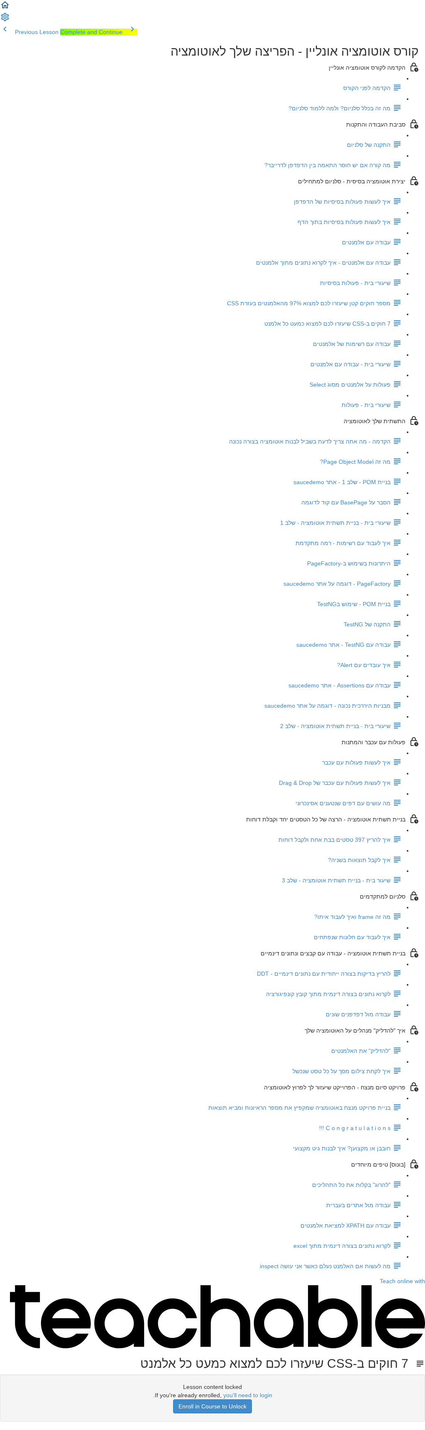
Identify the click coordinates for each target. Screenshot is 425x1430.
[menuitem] (5, 20)
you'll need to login (247, 1395)
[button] (5, 8)
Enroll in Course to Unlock (212, 1406)
